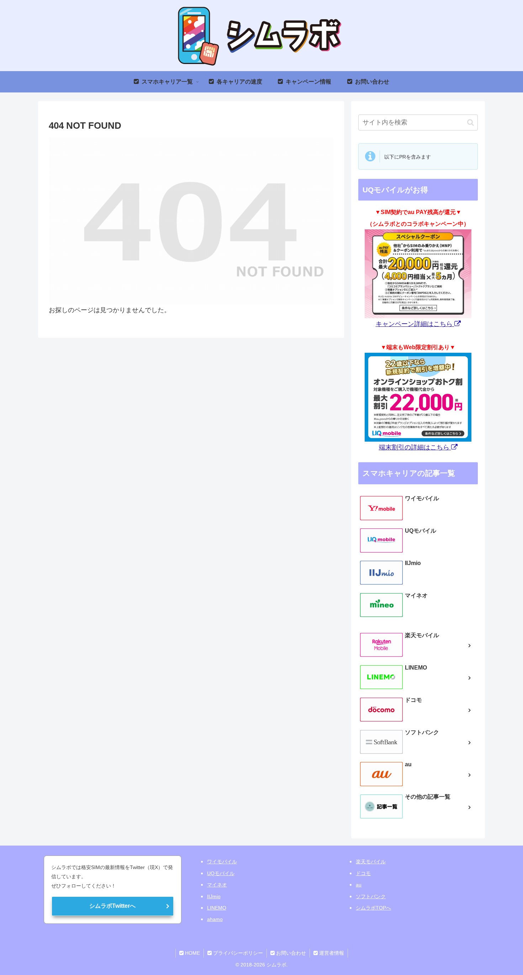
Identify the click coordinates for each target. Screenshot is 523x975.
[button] (470, 122)
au (358, 885)
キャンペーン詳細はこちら (415, 323)
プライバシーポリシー (237, 953)
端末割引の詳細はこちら (415, 447)
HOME (192, 953)
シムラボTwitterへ (112, 906)
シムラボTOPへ (373, 908)
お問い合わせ (290, 953)
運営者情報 (331, 953)
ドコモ (363, 873)
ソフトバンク (371, 896)
